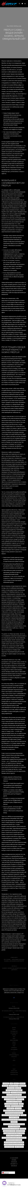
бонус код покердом (14, 1126)
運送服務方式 (14, 1164)
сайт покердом (19, 1146)
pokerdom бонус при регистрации (11, 1115)
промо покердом (9, 1146)
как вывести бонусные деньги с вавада (14, 1133)
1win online (22, 1085)
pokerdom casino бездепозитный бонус (14, 1110)
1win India (22, 1083)
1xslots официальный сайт (14, 1094)
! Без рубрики (14, 1049)
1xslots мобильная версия (18, 1092)
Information (10, 1108)
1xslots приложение (10, 1099)
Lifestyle (14, 1034)
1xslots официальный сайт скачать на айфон (14, 1097)
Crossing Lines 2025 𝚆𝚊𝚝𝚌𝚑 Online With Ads (13, 1017)
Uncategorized (14, 1031)
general (14, 1027)
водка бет (22, 1128)
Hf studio (18, 1185)
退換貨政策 (14, 1162)
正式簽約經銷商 (14, 1158)
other (14, 1060)
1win (11, 1083)
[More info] (22, 4)
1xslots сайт (20, 1099)
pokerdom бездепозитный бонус (14, 1112)
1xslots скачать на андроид (14, 1101)
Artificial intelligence (14, 1054)
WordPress (14, 1047)
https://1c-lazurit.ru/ (17, 1106)
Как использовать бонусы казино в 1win (14, 1124)
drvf (8, 1185)
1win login (5, 1085)
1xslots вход (6, 1092)
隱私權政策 (14, 1165)
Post (14, 1045)
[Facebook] (14, 998)
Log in (14, 1069)
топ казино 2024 (11, 85)
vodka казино (22, 1119)
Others (14, 1042)
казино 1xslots (20, 1131)
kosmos (14, 1053)
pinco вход (18, 1108)
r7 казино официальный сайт (9, 1119)
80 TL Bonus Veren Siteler (11, 1103)
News (14, 1038)
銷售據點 (14, 1160)
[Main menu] (25, 4)
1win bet (16, 1083)
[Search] (19, 4)
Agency (21, 1103)
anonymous (14, 1056)
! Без (14, 1036)
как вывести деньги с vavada (14, 1135)
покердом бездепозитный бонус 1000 (14, 1144)
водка (14, 1029)
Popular (23, 1115)
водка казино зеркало (9, 1131)
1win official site (13, 1085)
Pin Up (13, 1006)
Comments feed (14, 1072)
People (14, 1044)
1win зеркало (11, 1088)
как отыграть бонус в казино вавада (14, 1142)
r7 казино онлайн (14, 1117)
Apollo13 (7, 1106)
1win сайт (18, 1088)
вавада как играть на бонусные (10, 1128)
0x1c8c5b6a (5, 1083)
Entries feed (14, 1070)
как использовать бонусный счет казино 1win (14, 1137)
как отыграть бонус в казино (14, 1140)
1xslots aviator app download (14, 1090)
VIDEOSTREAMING (14, 1040)
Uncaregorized (14, 1033)
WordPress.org (14, 1074)
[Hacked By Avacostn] (9, 3)
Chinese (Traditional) (5, 1173)
